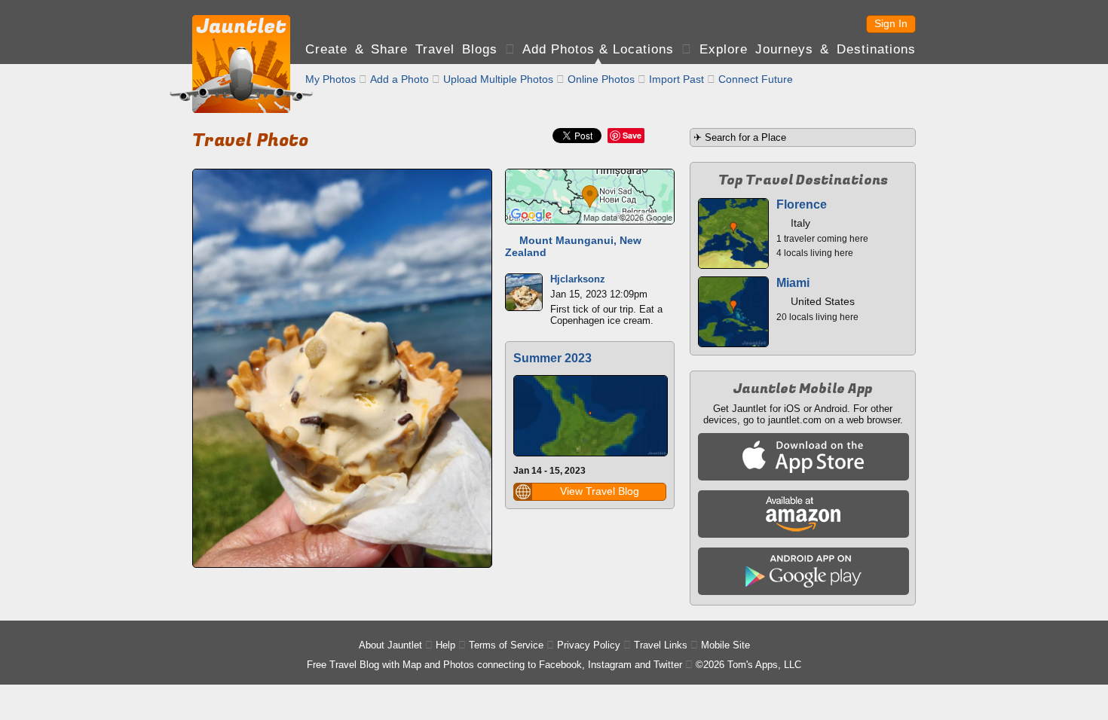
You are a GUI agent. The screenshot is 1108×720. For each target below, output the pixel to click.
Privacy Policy (588, 645)
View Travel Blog (599, 491)
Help (445, 645)
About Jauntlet (390, 645)
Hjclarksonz (577, 279)
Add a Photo (399, 79)
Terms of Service (506, 645)
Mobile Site (725, 645)
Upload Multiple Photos (498, 79)
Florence (801, 204)
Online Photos (601, 79)
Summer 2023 (552, 358)
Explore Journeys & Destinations (807, 49)
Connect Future (755, 79)
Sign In (891, 23)
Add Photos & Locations (598, 49)
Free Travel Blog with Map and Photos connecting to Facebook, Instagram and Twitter (494, 664)
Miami (793, 282)
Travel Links (660, 645)
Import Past (676, 79)
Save (632, 135)
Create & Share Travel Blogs (401, 49)
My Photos (330, 79)
